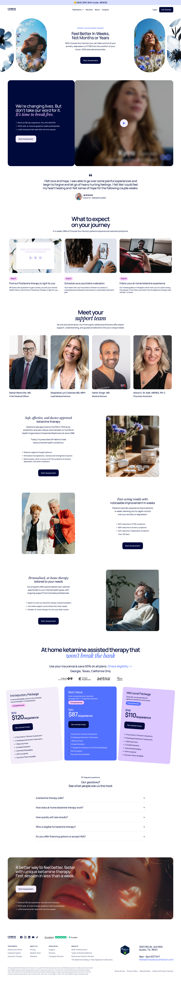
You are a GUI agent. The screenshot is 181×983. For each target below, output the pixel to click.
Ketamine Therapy (15, 956)
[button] (78, 9)
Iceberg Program (14, 953)
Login (155, 9)
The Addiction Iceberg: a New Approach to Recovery (92, 959)
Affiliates (33, 956)
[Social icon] (21, 937)
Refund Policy (145, 971)
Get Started (166, 9)
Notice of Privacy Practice (163, 971)
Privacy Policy (132, 971)
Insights (105, 9)
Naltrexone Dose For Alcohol (82, 956)
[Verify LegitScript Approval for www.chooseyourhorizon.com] (125, 950)
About (97, 9)
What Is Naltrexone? (79, 949)
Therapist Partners (56, 956)
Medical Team (35, 953)
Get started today (22, 727)
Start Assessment (90, 60)
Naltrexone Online (15, 949)
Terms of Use (120, 971)
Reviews (89, 9)
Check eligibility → (120, 666)
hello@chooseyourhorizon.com (156, 959)
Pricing (32, 949)
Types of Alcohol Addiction (81, 953)
